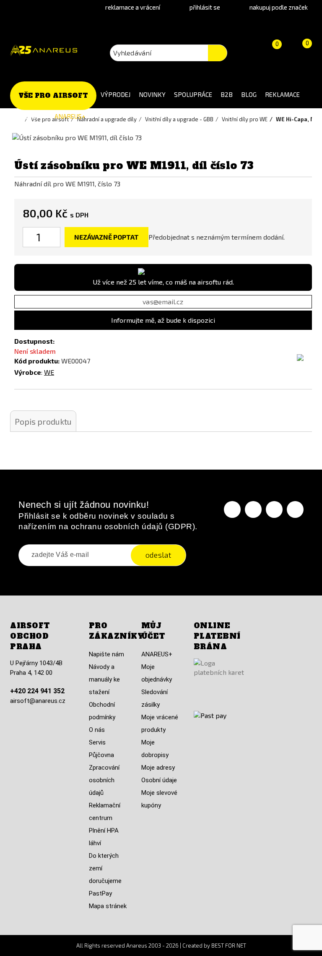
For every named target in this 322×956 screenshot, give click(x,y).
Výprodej (115, 94)
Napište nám (106, 654)
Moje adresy (158, 767)
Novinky (152, 94)
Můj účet (153, 631)
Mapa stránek (108, 906)
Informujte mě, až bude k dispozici (163, 320)
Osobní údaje (159, 780)
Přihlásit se (205, 7)
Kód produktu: (37, 361)
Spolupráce (193, 94)
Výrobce (27, 372)
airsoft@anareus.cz (37, 701)
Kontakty (30, 116)
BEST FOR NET (228, 945)
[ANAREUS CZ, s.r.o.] (43, 50)
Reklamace (282, 94)
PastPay (100, 893)
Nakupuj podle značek (278, 7)
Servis (97, 742)
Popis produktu (43, 421)
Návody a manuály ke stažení (104, 679)
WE (49, 372)
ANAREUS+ (70, 116)
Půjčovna (101, 755)
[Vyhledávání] (217, 53)
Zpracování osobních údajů (104, 780)
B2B (227, 94)
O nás (97, 730)
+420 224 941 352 (37, 691)
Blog (249, 94)
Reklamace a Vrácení (132, 7)
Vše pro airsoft (53, 95)
